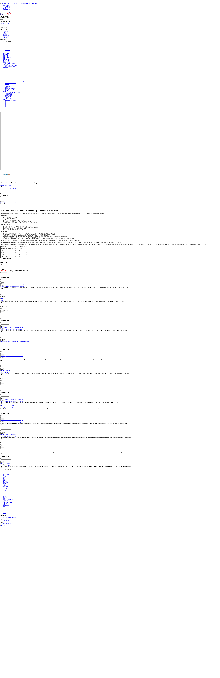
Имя (1, 264)
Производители (6, 35)
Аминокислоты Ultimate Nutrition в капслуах (16, 81)
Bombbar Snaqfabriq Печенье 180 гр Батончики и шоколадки (12, 286)
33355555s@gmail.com (4, 23)
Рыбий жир (7, 51)
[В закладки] (3, 285)
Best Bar (2, 300)
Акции (4, 506)
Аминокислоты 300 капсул (12, 75)
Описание (5, 205)
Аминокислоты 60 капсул (12, 76)
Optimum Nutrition (6, 482)
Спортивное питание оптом (8, 499)
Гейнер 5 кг (7, 105)
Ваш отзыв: (2, 269)
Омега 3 (4, 490)
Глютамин (7, 87)
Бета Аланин (5, 476)
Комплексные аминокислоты (10, 88)
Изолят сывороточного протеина (11, 96)
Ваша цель (5, 33)
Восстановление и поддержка (11, 65)
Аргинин (7, 84)
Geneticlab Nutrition (6, 481)
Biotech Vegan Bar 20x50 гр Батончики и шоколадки (10, 314)
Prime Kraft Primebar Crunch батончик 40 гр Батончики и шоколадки (16, 110)
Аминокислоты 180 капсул (12, 73)
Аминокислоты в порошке (10, 82)
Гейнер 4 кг (7, 104)
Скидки (4, 498)
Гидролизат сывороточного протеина (12, 92)
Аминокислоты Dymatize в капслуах (14, 78)
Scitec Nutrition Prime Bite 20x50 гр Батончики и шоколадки (12, 401)
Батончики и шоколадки (7, 109)
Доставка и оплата (6, 36)
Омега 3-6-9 (7, 50)
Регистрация (7, 6)
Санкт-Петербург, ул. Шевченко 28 (10, 517)
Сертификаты (5, 497)
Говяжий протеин (8, 98)
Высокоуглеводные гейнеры (10, 100)
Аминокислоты (6, 474)
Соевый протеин (8, 94)
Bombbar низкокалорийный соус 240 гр (8, 436)
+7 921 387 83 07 (3, 11)
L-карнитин (5, 491)
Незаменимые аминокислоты (10, 89)
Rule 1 (4, 487)
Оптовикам (5, 34)
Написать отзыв (8, 185)
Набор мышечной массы (10, 66)
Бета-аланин (7, 86)
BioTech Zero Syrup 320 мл (5, 465)
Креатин (4, 479)
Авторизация (7, 7)
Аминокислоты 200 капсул (12, 74)
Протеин (4, 483)
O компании (5, 500)
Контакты (5, 37)
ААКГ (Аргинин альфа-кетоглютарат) (14, 85)
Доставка (4, 501)
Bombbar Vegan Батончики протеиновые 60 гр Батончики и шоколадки (14, 343)
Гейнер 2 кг (7, 102)
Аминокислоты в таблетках (10, 83)
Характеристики (6, 206)
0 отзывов (2, 185)
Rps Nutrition (5, 486)
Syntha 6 (4, 485)
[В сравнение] (0, 285)
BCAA (6, 90)
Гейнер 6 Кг (7, 106)
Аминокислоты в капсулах (10, 70)
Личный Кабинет (6, 511)
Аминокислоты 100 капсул (12, 71)
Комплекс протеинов (9, 93)
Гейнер (4, 480)
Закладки (4, 513)
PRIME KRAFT (13, 188)
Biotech (4, 478)
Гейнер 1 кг (7, 101)
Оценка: (2, 271)
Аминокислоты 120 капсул (12, 72)
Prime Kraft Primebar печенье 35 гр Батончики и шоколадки (11, 386)
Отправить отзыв (4, 272)
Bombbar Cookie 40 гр (4, 372)
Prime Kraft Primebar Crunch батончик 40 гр (8, 202)
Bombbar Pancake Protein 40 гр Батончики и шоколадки (11, 422)
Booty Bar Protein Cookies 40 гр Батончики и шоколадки (11, 329)
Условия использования (7, 502)
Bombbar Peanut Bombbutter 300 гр (7, 407)
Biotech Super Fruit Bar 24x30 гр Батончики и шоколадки (11, 358)
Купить (2, 201)
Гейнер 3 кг (7, 103)
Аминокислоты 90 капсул (12, 77)
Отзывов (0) (5, 207)
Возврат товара (6, 504)
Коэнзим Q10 (5, 488)
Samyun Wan (5, 489)
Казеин (6, 97)
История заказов (6, 512)
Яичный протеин (8, 95)
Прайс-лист (5, 496)
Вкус (1, 195)
